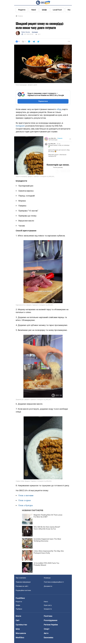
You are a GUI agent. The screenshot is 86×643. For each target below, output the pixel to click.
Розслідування (50, 620)
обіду (59, 109)
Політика (48, 616)
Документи (48, 586)
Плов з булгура (25, 505)
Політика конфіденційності (54, 582)
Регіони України (51, 625)
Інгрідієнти (48, 609)
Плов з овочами (25, 495)
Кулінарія (35, 32)
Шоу (18, 629)
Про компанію (21, 578)
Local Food (57, 10)
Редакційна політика (23, 590)
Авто (46, 633)
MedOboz (20, 637)
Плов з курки (24, 500)
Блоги (18, 616)
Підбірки (19, 609)
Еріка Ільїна (26, 32)
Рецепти (21, 10)
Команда (47, 578)
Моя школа (21, 633)
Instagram (20, 126)
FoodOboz (20, 598)
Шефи (44, 10)
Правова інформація (23, 582)
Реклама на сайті (22, 586)
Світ (18, 620)
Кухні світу (48, 605)
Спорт (47, 629)
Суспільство (21, 625)
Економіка (48, 637)
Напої (33, 10)
